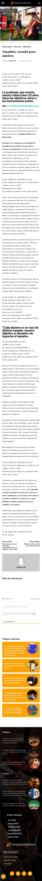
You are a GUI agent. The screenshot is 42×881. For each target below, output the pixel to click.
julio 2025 (12, 820)
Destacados (11, 10)
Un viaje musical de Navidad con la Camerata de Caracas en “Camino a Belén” (15, 681)
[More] (30, 67)
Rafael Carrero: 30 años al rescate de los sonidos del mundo (14, 666)
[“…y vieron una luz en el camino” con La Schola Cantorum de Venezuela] (32, 710)
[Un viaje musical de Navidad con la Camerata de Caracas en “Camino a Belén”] (32, 680)
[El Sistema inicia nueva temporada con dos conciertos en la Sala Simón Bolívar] (34, 752)
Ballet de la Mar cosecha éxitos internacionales (32, 545)
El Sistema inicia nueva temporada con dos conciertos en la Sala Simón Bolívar (14, 752)
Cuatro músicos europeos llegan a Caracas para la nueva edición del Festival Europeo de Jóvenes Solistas (14, 793)
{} (28, 613)
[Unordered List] (17, 613)
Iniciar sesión (35, 599)
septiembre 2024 (15, 834)
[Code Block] (23, 613)
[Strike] (12, 613)
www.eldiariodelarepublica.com (22, 106)
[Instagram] (18, 873)
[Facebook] (12, 873)
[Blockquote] (20, 613)
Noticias (17, 47)
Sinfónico (27, 47)
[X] (24, 873)
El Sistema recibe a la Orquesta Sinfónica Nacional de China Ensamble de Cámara (13, 741)
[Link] (26, 613)
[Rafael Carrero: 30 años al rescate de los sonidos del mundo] (32, 665)
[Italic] (7, 613)
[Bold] (4, 613)
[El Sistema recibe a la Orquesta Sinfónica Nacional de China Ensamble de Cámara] (34, 741)
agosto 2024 (13, 837)
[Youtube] (30, 873)
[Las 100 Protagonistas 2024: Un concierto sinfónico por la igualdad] (34, 805)
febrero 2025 (13, 824)
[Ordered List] (15, 613)
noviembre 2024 (14, 830)
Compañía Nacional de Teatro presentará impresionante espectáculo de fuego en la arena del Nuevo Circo (15, 782)
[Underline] (9, 613)
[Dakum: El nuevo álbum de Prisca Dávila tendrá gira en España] (34, 763)
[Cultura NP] (4, 60)
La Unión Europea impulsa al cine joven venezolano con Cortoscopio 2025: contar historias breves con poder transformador (15, 651)
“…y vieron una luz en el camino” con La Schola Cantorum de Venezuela (13, 710)
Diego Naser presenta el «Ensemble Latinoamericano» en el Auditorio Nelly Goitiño (9, 546)
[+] (31, 613)
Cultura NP (12, 61)
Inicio (3, 10)
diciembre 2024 (14, 827)
